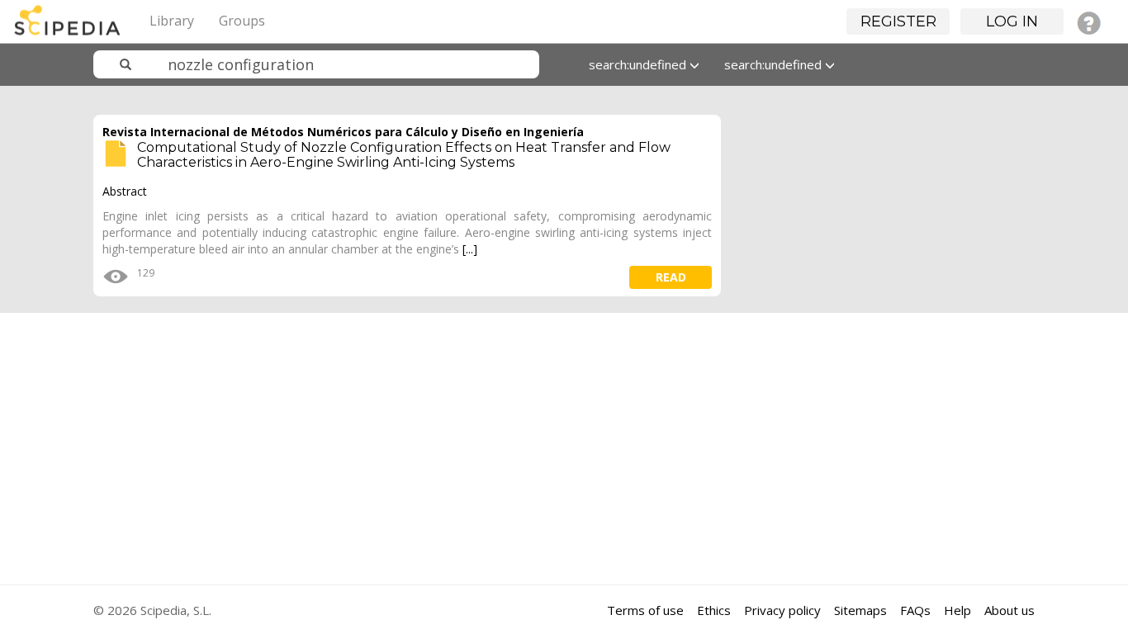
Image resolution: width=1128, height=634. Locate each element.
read (671, 277)
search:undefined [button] (639, 64)
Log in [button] (1012, 21)
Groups (242, 21)
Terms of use (645, 610)
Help (957, 610)
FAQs (915, 610)
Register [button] (898, 21)
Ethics (714, 610)
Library (171, 21)
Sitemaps (860, 610)
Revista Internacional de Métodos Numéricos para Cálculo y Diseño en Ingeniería (343, 132)
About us (1009, 610)
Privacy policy (782, 610)
